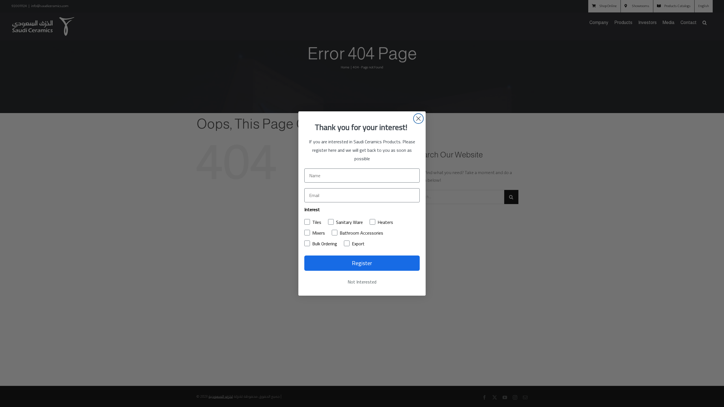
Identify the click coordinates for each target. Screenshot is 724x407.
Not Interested (362, 282)
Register (362, 263)
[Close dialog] (418, 119)
